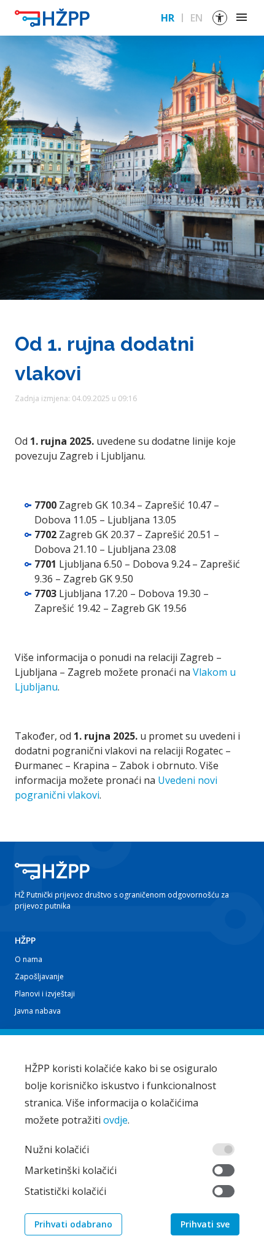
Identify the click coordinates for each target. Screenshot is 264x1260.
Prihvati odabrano (73, 1224)
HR (167, 18)
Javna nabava (38, 1011)
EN (196, 18)
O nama (28, 959)
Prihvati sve (205, 1224)
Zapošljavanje (39, 976)
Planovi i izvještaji (45, 993)
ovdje (115, 1120)
